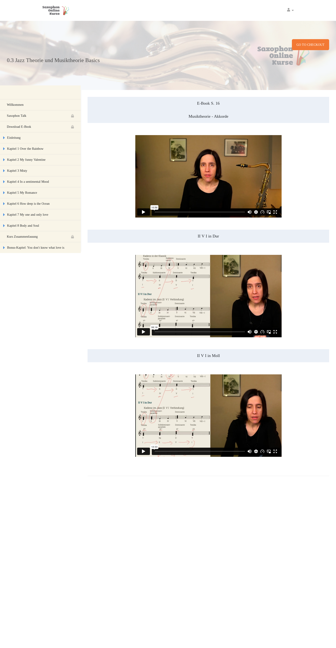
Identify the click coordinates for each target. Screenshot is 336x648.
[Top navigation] (290, 10)
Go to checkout (310, 44)
